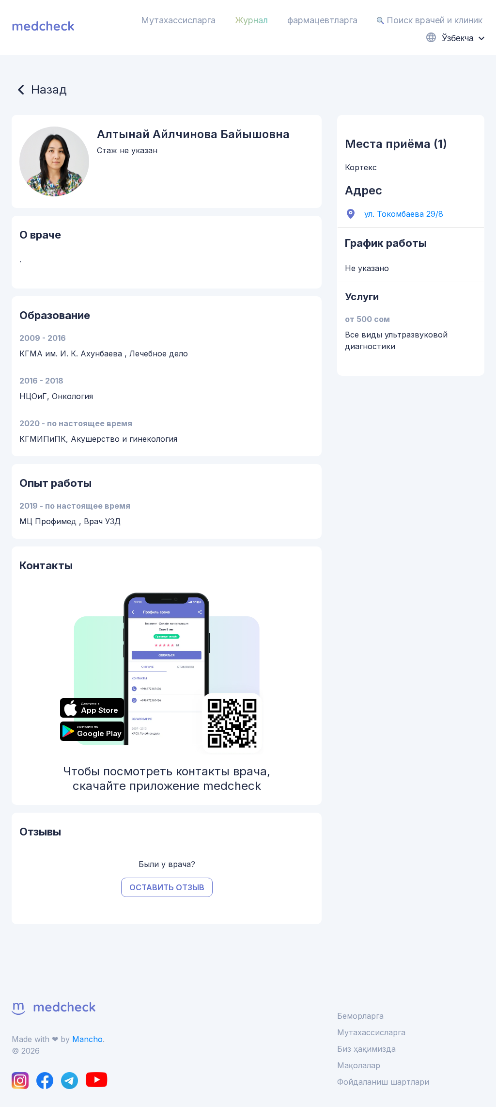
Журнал (251, 20)
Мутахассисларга (178, 20)
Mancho (87, 1039)
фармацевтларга (322, 20)
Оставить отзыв (166, 887)
